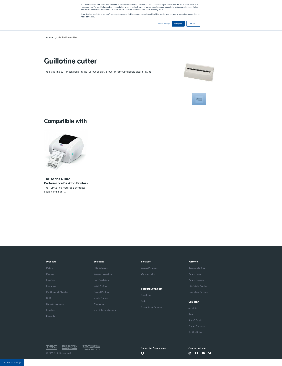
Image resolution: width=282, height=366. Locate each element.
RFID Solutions (101, 268)
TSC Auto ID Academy (198, 286)
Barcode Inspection (55, 304)
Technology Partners (198, 292)
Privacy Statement (197, 326)
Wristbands (99, 304)
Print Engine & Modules (57, 292)
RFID (48, 298)
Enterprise (51, 286)
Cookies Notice (195, 332)
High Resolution (101, 280)
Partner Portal (194, 274)
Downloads (146, 295)
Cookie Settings (11, 362)
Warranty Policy (148, 274)
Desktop (50, 274)
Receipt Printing (101, 292)
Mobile (49, 268)
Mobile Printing (101, 298)
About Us (192, 308)
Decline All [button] (193, 23)
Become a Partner (196, 268)
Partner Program (196, 280)
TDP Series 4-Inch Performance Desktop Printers (66, 181)
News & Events (195, 320)
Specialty (50, 316)
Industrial (50, 280)
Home (49, 37)
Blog (190, 314)
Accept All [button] (178, 23)
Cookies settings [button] (163, 23)
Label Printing (100, 286)
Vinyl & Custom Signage (105, 310)
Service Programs (149, 268)
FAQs (143, 301)
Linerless (50, 310)
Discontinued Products (151, 307)
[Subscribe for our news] (142, 353)
